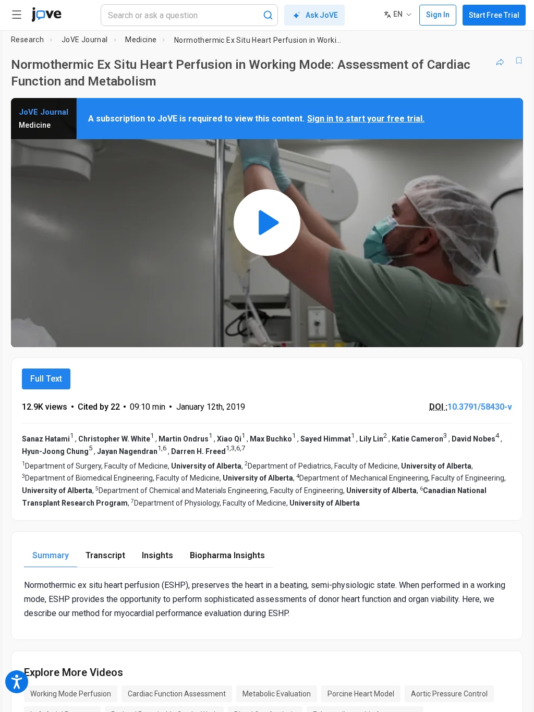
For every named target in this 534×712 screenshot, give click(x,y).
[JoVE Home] (46, 14)
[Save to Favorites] (519, 60)
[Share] (500, 60)
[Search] (268, 15)
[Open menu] (16, 14)
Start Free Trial (494, 15)
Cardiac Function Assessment (177, 694)
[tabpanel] (267, 599)
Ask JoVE (322, 15)
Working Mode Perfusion (70, 694)
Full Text (46, 379)
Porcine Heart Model (360, 694)
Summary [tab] (50, 555)
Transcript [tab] (105, 555)
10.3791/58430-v (479, 407)
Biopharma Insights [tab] (227, 555)
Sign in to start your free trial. (365, 119)
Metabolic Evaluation (276, 694)
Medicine (140, 39)
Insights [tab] (157, 555)
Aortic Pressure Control (449, 694)
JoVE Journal (85, 39)
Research (27, 39)
